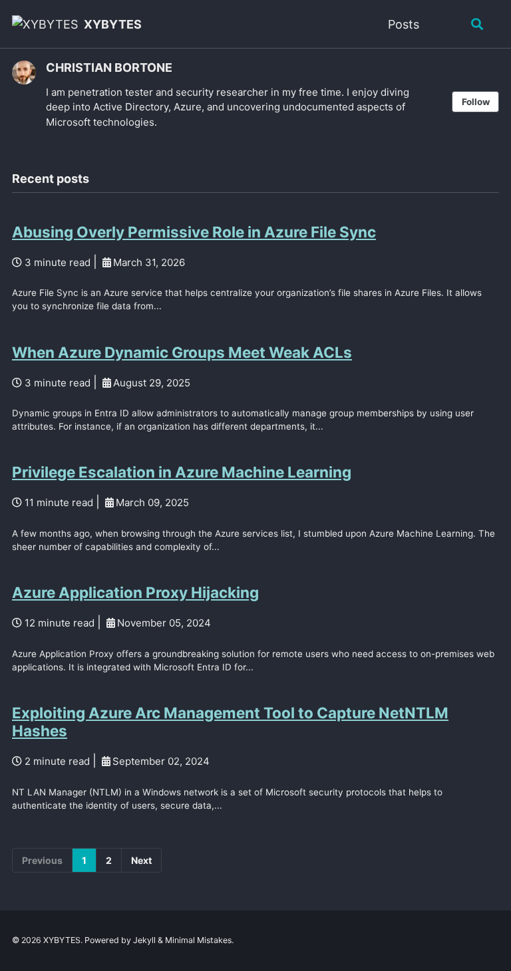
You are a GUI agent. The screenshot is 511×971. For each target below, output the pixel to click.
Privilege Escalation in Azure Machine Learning (181, 472)
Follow (476, 101)
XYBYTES (113, 24)
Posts (403, 24)
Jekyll (144, 940)
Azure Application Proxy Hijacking (135, 592)
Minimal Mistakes (198, 940)
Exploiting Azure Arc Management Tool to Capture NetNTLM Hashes (230, 722)
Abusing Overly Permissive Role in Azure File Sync (194, 232)
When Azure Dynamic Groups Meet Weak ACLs (182, 352)
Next (141, 860)
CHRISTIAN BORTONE (109, 67)
